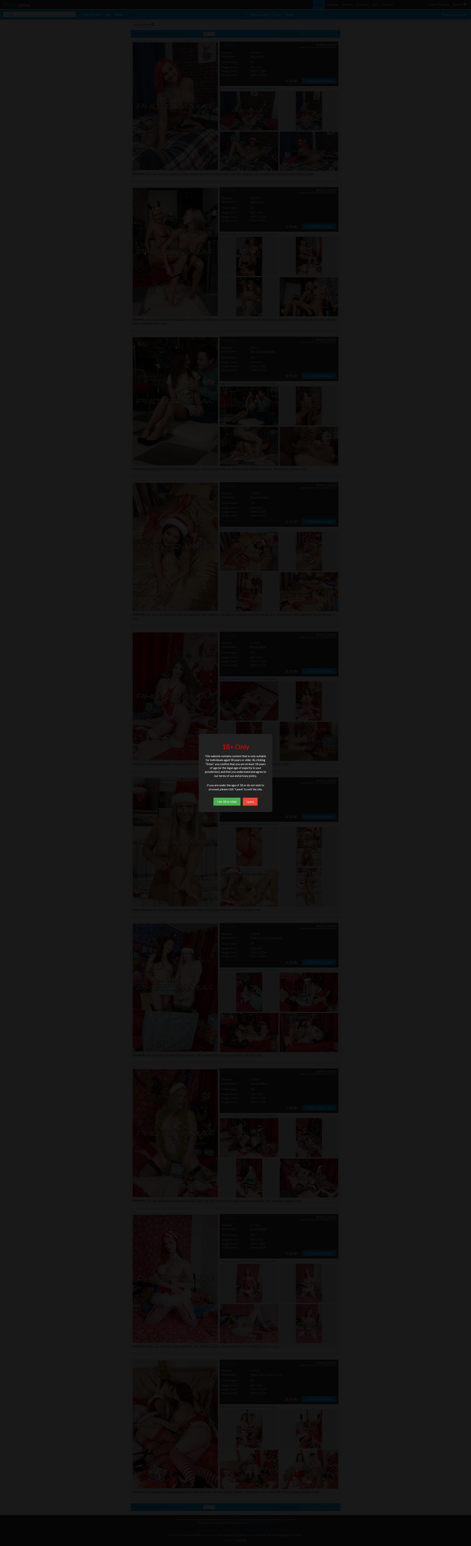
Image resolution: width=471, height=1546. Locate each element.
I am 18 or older (227, 801)
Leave (250, 801)
